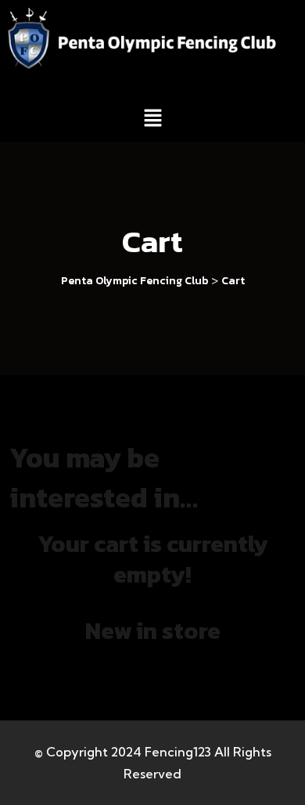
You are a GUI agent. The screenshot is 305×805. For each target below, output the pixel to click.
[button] (152, 117)
